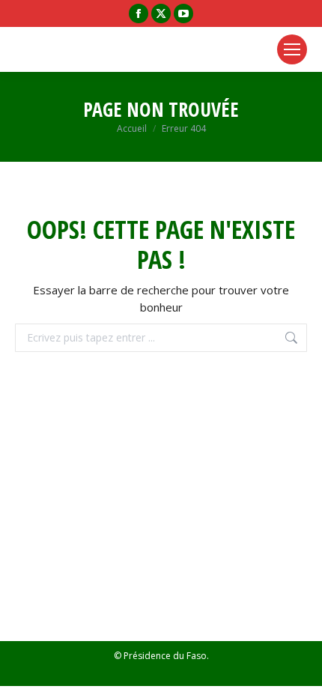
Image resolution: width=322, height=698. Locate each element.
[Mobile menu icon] (292, 49)
